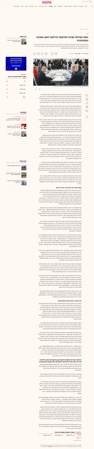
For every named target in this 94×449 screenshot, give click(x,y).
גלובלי (46, 6)
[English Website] (91, 6)
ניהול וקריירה (41, 6)
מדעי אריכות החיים (17, 132)
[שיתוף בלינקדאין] (87, 107)
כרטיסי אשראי (18, 116)
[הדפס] (56, 53)
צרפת (78, 438)
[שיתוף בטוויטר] (34, 53)
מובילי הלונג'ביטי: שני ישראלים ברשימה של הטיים (14, 41)
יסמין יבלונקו (78, 53)
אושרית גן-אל (85, 53)
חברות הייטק (58, 435)
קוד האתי (53, 445)
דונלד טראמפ (69, 435)
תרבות (22, 6)
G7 (87, 33)
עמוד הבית (86, 29)
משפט (55, 6)
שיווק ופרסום (31, 6)
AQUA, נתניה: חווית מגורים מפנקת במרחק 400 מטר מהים (13, 174)
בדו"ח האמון (45, 445)
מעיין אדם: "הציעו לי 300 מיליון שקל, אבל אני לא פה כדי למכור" (14, 127)
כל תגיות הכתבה (78, 440)
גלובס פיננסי (81, 6)
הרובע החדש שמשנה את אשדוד (14, 165)
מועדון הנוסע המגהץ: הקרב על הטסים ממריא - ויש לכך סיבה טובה (13, 119)
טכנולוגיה (50, 6)
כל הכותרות (75, 6)
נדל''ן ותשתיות (60, 6)
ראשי (86, 6)
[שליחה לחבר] (46, 53)
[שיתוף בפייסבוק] (42, 53)
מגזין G (26, 6)
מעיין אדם (19, 124)
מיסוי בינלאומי (46, 435)
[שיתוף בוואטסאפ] (38, 53)
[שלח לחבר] (87, 110)
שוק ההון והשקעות (68, 6)
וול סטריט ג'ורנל (17, 6)
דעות (36, 6)
